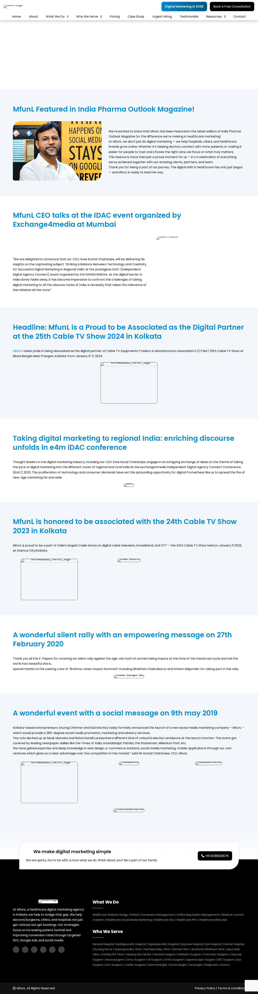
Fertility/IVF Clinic (113, 954)
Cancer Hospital (233, 944)
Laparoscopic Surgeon (201, 960)
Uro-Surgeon (114, 965)
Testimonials (189, 17)
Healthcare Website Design (110, 915)
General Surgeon (165, 954)
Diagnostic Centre (217, 965)
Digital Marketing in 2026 (184, 6)
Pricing (115, 17)
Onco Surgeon (136, 960)
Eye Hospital (213, 944)
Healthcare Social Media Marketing (129, 920)
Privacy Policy (205, 988)
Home (16, 17)
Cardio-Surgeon (135, 965)
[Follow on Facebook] (16, 949)
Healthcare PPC (187, 920)
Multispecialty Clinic (157, 949)
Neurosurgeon (115, 960)
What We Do (55, 17)
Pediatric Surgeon (189, 954)
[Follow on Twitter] (52, 949)
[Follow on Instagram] (25, 949)
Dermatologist (157, 965)
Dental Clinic (181, 949)
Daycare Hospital (192, 944)
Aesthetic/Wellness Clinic (208, 949)
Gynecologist (178, 965)
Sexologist (195, 965)
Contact (239, 17)
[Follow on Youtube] (34, 949)
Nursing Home (103, 949)
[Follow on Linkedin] (43, 949)
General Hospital (103, 944)
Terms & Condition (231, 988)
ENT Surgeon (226, 960)
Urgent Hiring (162, 17)
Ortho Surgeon (174, 960)
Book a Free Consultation (232, 6)
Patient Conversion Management (153, 915)
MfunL (17, 351)
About (33, 17)
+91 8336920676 (216, 856)
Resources (214, 17)
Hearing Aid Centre (139, 954)
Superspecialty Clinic (128, 949)
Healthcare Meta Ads (213, 920)
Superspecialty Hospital (163, 944)
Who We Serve (87, 17)
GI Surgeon (155, 960)
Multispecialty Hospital (131, 944)
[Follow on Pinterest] (61, 949)
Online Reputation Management (198, 915)
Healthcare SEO (164, 920)
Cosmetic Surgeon (215, 954)
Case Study (136, 17)
